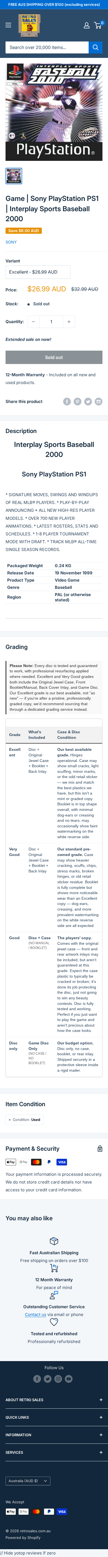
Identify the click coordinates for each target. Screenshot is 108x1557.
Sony (11, 242)
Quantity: (15, 321)
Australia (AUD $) (23, 1481)
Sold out (54, 357)
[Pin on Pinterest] (77, 401)
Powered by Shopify (23, 1537)
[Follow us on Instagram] (58, 1379)
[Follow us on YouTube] (69, 1379)
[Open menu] (8, 25)
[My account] (86, 25)
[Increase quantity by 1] (69, 322)
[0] (97, 25)
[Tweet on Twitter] (88, 401)
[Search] (95, 47)
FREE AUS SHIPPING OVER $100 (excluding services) (54, 4)
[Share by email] (98, 401)
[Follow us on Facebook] (37, 1379)
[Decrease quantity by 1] (33, 322)
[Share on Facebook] (67, 401)
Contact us (35, 1314)
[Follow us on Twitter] (48, 1379)
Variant (13, 261)
